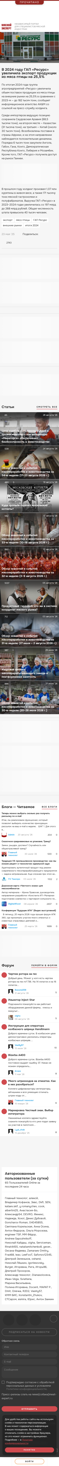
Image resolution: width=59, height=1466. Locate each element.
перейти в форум (44, 965)
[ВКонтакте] (42, 234)
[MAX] (54, 234)
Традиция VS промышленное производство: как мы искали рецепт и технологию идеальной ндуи (29, 862)
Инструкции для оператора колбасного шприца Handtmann (29, 1027)
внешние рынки (12, 225)
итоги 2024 (32, 225)
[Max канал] (35, 1320)
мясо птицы (23, 220)
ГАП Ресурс (40, 220)
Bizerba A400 (16, 1055)
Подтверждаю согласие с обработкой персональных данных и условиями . (30, 1386)
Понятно (29, 1450)
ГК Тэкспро (14, 879)
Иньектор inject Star (21, 1000)
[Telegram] (48, 234)
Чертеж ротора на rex (22, 974)
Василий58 (20, 989)
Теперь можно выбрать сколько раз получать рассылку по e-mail (26, 815)
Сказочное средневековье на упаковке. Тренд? (26, 841)
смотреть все (47, 406)
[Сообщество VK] (8, 1320)
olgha (17, 1015)
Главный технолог (13, 854)
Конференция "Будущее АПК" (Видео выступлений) (29, 910)
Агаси (18, 1071)
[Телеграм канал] (22, 1320)
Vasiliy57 (19, 1045)
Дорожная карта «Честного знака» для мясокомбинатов (22, 887)
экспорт (7, 220)
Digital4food (14, 904)
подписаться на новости (29, 1332)
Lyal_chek (20, 1129)
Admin (11, 834)
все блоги (49, 806)
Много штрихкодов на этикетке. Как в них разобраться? (32, 1082)
